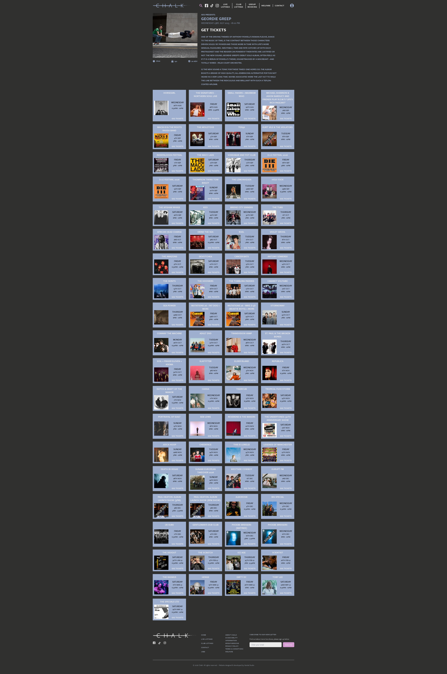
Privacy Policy (232, 646)
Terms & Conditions (234, 649)
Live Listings (225, 5)
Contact (279, 5)
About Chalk (231, 635)
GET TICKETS (213, 30)
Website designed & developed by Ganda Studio (236, 665)
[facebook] (211, 5)
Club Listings (238, 5)
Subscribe (288, 644)
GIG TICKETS (177, 118)
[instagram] (217, 5)
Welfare (265, 5)
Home (203, 635)
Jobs (203, 651)
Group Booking (252, 5)
